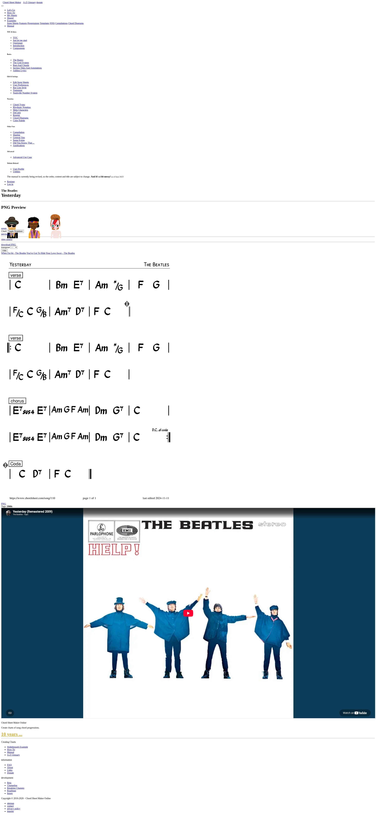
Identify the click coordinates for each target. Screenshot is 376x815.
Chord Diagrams (76, 23)
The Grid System (21, 62)
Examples (11, 20)
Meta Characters (20, 110)
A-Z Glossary (13, 755)
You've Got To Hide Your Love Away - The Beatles (51, 253)
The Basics (18, 60)
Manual (10, 26)
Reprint (16, 115)
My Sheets (12, 15)
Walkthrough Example (17, 747)
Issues (10, 793)
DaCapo (17, 112)
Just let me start (20, 40)
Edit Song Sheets (21, 82)
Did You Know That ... (23, 143)
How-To (11, 12)
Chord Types (19, 104)
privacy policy (13, 808)
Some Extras (19, 140)
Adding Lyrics (19, 70)
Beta (9, 783)
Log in (10, 184)
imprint (10, 811)
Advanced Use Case (22, 157)
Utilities (16, 171)
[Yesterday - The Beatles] (88, 501)
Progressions (33, 23)
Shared (10, 18)
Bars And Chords (21, 65)
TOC (15, 37)
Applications (19, 145)
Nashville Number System (25, 93)
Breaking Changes (15, 788)
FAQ (9, 765)
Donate (10, 773)
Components (19, 48)
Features (23, 23)
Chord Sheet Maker (12, 2)
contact (10, 806)
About (10, 767)
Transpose (17, 90)
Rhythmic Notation (22, 107)
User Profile (18, 169)
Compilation (18, 132)
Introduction (18, 45)
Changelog (12, 785)
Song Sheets (13, 23)
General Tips (19, 137)
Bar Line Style (19, 87)
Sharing (16, 135)
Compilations (61, 23)
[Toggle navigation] (2, 5)
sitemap (10, 803)
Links (9, 770)
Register (11, 181)
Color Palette (19, 120)
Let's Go (11, 10)
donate (39, 2)
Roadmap (11, 790)
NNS (52, 23)
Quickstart (17, 43)
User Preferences (21, 85)
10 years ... (11, 734)
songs (3, 228)
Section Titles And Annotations (27, 68)
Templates (44, 23)
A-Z (29, 2)
